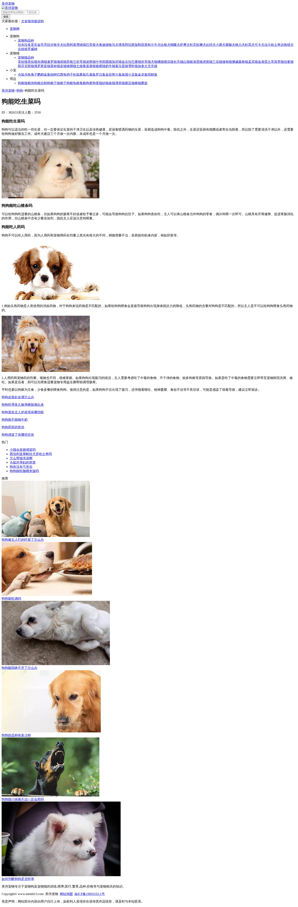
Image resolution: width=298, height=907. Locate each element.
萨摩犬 (185, 44)
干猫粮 (58, 83)
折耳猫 (146, 61)
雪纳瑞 (81, 44)
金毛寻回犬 (45, 44)
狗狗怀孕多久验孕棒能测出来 (23, 404)
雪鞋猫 (133, 66)
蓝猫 (63, 66)
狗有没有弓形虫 (21, 466)
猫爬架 (143, 83)
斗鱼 (118, 74)
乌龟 (27, 74)
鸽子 (69, 74)
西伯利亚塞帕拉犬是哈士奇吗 (31, 454)
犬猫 (154, 61)
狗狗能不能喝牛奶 (15, 419)
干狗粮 (68, 83)
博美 (121, 44)
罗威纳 (32, 49)
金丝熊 (110, 74)
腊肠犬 (230, 44)
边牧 (284, 44)
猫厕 (125, 83)
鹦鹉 (40, 74)
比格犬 (165, 44)
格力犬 (240, 44)
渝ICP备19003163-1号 (89, 894)
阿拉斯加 (131, 44)
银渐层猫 (196, 61)
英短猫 (23, 61)
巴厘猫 (136, 61)
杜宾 (193, 44)
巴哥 (89, 44)
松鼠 (76, 74)
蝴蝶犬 (175, 44)
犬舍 (24, 21)
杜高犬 (250, 44)
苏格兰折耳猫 (76, 61)
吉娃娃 (23, 49)
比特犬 (211, 44)
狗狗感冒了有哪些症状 (18, 434)
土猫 (79, 66)
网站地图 (66, 894)
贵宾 (34, 44)
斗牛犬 (156, 44)
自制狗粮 (47, 83)
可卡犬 (259, 44)
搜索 (6, 16)
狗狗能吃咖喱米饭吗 (24, 471)
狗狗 (19, 90)
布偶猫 (42, 61)
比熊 (66, 44)
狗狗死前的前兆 (13, 427)
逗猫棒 (133, 83)
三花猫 (217, 61)
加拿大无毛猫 (147, 66)
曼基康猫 (89, 66)
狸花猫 (169, 61)
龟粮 (76, 83)
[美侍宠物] (10, 8)
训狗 (40, 21)
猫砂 (102, 83)
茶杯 (147, 44)
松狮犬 (201, 44)
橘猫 (160, 61)
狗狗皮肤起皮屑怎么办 (18, 397)
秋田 (141, 44)
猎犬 (290, 44)
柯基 (73, 44)
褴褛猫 (100, 66)
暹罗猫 (52, 61)
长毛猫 (178, 61)
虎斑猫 (207, 61)
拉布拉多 (24, 44)
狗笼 (95, 83)
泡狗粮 (36, 83)
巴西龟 (61, 74)
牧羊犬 (58, 44)
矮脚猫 (71, 66)
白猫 (186, 61)
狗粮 (21, 83)
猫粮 (27, 83)
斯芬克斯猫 (26, 66)
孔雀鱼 (91, 74)
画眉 (125, 74)
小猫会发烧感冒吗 (23, 449)
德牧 (108, 44)
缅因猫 (61, 61)
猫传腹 (32, 21)
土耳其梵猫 (276, 61)
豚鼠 (82, 74)
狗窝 (89, 83)
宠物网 (14, 28)
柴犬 (95, 44)
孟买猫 (253, 61)
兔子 (34, 74)
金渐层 (263, 61)
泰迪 (102, 44)
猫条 (108, 83)
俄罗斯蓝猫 (42, 66)
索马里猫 (121, 66)
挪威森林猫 (240, 61)
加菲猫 (117, 61)
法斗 (267, 44)
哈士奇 (276, 44)
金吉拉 (126, 61)
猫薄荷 (117, 83)
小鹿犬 (220, 44)
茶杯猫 (55, 66)
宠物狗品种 (26, 40)
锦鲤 (53, 74)
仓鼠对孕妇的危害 (23, 462)
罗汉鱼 (100, 74)
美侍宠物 (8, 3)
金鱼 (47, 74)
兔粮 (82, 83)
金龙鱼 (143, 74)
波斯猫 (91, 61)
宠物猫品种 (26, 57)
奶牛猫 (110, 66)
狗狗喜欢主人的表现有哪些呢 (23, 412)
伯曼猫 (289, 61)
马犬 (115, 44)
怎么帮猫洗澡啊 (21, 458)
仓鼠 (21, 74)
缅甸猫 (227, 61)
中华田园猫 (104, 61)
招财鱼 (152, 74)
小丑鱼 (133, 74)
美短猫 (32, 61)
